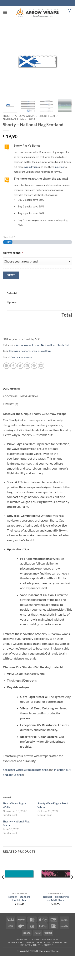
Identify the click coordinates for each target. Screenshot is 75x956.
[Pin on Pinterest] (34, 365)
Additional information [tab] (20, 396)
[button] (5, 12)
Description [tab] (11, 388)
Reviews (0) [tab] (10, 404)
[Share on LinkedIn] (41, 365)
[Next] (65, 61)
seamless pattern (41, 351)
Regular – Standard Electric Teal (19, 898)
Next (11, 275)
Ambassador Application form (37, 939)
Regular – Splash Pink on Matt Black (56, 898)
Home (7, 115)
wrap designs (31, 166)
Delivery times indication (37, 945)
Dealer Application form (25, 942)
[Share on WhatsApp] (6, 365)
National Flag (13, 119)
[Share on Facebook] (13, 365)
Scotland (25, 351)
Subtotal (12, 293)
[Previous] (9, 61)
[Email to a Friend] (27, 365)
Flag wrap (14, 351)
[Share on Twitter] (20, 365)
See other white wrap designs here (25, 769)
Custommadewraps (21, 357)
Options (12, 302)
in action (59, 166)
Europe (33, 119)
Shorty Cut (47, 115)
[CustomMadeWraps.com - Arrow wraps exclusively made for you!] (37, 12)
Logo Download (55, 942)
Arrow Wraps (25, 115)
